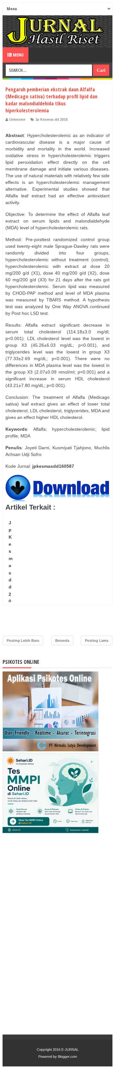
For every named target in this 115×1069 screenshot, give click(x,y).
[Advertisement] (57, 575)
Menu (18, 55)
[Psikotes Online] (50, 749)
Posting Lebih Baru (23, 640)
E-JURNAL (70, 1049)
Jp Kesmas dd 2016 (51, 119)
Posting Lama (96, 640)
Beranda (62, 640)
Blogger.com (67, 1056)
